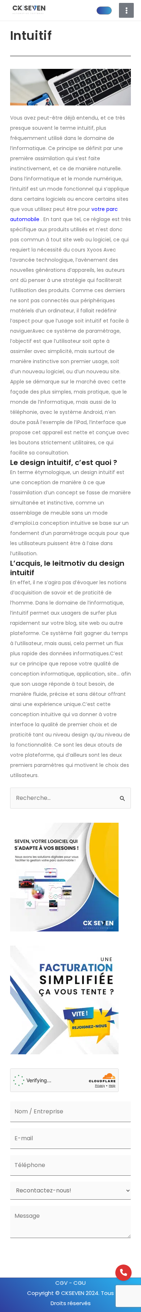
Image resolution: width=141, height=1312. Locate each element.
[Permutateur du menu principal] (126, 10)
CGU (79, 1283)
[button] (104, 10)
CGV (62, 1283)
